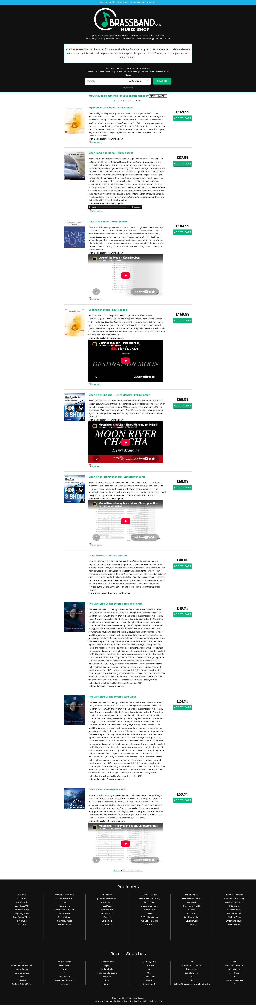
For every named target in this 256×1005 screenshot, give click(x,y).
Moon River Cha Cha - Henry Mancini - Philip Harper (119, 394)
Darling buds (107, 969)
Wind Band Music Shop (146, 2)
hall (107, 980)
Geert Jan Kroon (64, 917)
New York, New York (234, 980)
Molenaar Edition (149, 894)
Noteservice (149, 909)
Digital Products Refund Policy (148, 1001)
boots (21, 976)
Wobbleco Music (234, 913)
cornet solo (64, 984)
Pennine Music (191, 894)
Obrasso (149, 913)
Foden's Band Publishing (64, 909)
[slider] (138, 207)
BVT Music (22, 921)
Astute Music (22, 902)
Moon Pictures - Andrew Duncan (107, 555)
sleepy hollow (22, 969)
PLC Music (191, 902)
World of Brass (234, 917)
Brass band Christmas (192, 965)
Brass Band (92, 71)
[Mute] (132, 207)
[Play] (90, 207)
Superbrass (192, 924)
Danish (149, 980)
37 (192, 961)
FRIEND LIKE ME (234, 969)
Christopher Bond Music (64, 894)
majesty (106, 965)
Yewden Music (234, 924)
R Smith (191, 909)
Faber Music (64, 906)
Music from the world (64, 980)
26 (149, 969)
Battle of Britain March (22, 984)
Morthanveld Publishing (149, 898)
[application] (115, 207)
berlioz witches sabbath (22, 965)
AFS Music (21, 898)
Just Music (107, 906)
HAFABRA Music (64, 924)
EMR (65, 902)
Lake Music (107, 921)
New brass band (107, 961)
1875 (149, 973)
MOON (22, 961)
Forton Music (64, 913)
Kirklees (107, 917)
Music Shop (149, 902)
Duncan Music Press (64, 898)
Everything (234, 973)
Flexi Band (132, 71)
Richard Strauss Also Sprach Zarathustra (192, 984)
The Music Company (234, 894)
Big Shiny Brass (22, 913)
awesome (107, 976)
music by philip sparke (107, 973)
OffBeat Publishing (149, 917)
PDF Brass (149, 924)
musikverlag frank (149, 906)
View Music (97, 142)
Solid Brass (192, 913)
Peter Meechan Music (191, 898)
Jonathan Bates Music (107, 898)
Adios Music (22, 894)
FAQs (131, 1001)
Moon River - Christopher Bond (106, 789)
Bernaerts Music (22, 909)
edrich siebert (64, 961)
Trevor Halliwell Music (234, 902)
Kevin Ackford (107, 913)
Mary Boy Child (149, 961)
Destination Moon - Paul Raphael (108, 309)
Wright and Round (234, 921)
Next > (139, 100)
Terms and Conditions (103, 1001)
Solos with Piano (146, 71)
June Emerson (107, 902)
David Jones (64, 965)
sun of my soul (191, 973)
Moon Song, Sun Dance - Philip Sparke (110, 152)
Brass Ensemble (106, 71)
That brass (149, 965)
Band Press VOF (22, 906)
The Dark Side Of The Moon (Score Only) (112, 696)
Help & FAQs (128, 87)
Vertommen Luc (22, 973)
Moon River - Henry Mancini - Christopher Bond (116, 476)
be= (234, 961)
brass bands (191, 969)
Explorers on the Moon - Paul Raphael (110, 107)
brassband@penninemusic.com (156, 38)
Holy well (22, 980)
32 (192, 980)
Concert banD (149, 984)
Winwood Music (234, 909)
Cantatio (22, 924)
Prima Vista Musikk (191, 906)
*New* (64, 969)
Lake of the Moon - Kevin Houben (108, 221)
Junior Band (120, 71)
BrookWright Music (21, 917)
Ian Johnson (107, 894)
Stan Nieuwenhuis (192, 917)
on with (107, 984)
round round (149, 976)
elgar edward (65, 976)
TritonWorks (234, 906)
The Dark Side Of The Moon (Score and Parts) (115, 603)
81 (192, 976)
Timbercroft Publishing (234, 898)
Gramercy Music (64, 921)
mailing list (109, 35)
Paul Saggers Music (149, 921)
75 (64, 973)
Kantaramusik (107, 909)
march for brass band (234, 965)
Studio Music (192, 921)
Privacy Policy (121, 1001)
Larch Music (107, 924)
